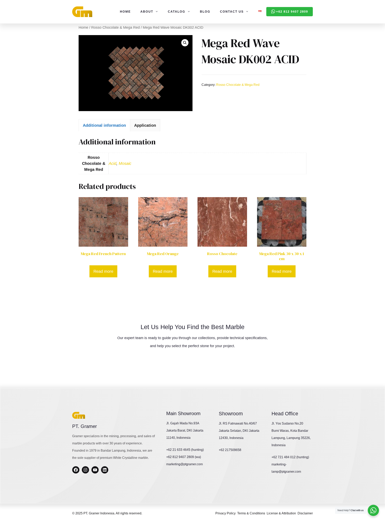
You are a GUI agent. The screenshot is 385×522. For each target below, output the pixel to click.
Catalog (176, 11)
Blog (205, 11)
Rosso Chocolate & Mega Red (115, 27)
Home (125, 11)
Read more (103, 271)
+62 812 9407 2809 (292, 11)
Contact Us (232, 11)
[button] (184, 42)
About (146, 11)
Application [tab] (145, 125)
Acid (112, 163)
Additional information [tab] (104, 125)
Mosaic (125, 163)
